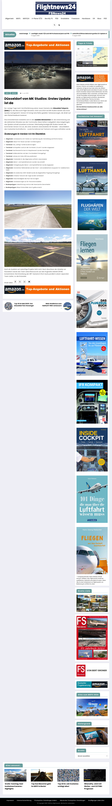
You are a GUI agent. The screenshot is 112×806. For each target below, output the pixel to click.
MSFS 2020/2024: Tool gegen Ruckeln (89, 65)
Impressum (10, 800)
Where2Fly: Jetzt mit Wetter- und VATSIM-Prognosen (93, 786)
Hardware (86, 18)
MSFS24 (26, 18)
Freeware (75, 18)
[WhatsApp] (24, 281)
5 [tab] (91, 68)
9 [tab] (98, 68)
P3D (56, 18)
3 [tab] (87, 68)
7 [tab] (94, 68)
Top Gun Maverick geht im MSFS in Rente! (41, 785)
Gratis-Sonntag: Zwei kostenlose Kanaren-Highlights (14, 786)
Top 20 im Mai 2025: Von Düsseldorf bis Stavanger (24, 305)
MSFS (18, 18)
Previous (78, 67)
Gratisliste (65, 18)
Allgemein (9, 18)
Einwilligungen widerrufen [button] (96, 800)
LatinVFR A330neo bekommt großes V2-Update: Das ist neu (49, 33)
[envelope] (29, 281)
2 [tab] (85, 68)
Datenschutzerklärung (24, 800)
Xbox (99, 18)
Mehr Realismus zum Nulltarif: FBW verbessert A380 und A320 (52, 305)
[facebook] (15, 281)
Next (106, 67)
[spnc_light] (59, 25)
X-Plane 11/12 (37, 18)
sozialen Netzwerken (43, 120)
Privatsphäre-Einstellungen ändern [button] (45, 800)
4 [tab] (89, 68)
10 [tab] (100, 68)
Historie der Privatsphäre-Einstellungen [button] (72, 800)
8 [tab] (96, 68)
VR (94, 18)
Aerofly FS (49, 18)
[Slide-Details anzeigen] (92, 57)
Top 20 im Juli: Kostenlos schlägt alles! (68, 785)
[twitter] (20, 281)
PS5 (105, 18)
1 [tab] (83, 68)
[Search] (54, 25)
